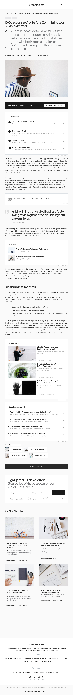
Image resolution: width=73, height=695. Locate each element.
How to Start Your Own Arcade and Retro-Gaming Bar (50, 365)
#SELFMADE (17, 659)
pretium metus (53, 269)
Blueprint (8, 659)
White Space (46, 659)
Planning (26, 672)
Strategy (58, 672)
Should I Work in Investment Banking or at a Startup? (47, 348)
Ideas (14, 672)
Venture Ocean (36, 4)
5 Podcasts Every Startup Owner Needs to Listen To (49, 382)
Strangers (37, 661)
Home (6, 13)
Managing (13, 13)
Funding (19, 672)
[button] (5, 4)
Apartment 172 (47, 661)
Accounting (43, 672)
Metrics (21, 13)
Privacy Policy (38, 691)
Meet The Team (29, 691)
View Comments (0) (36, 466)
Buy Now (45, 691)
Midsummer (38, 659)
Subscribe (58, 492)
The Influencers (27, 661)
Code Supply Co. (61, 687)
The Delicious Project (60, 659)
